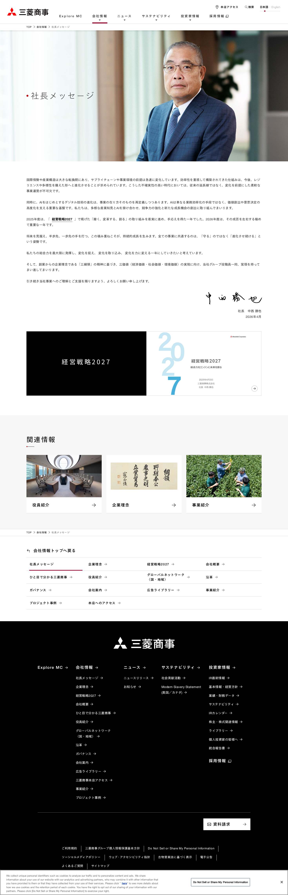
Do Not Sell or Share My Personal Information (181, 848)
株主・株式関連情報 (223, 722)
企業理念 (95, 564)
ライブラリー (218, 731)
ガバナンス (38, 590)
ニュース (124, 16)
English (276, 7)
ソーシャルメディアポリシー (81, 857)
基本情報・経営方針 (223, 687)
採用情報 (217, 16)
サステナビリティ (156, 16)
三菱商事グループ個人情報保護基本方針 (112, 848)
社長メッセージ (42, 564)
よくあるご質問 (72, 866)
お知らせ (130, 687)
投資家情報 (190, 16)
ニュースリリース (136, 678)
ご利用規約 (69, 848)
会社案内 (95, 590)
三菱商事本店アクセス (92, 780)
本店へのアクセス (102, 603)
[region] (144, 882)
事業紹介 (213, 590)
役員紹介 (95, 577)
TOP (29, 26)
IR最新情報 (217, 678)
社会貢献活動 (171, 678)
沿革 (209, 577)
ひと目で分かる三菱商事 (48, 577)
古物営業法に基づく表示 (175, 857)
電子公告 (206, 857)
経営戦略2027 (62, 219)
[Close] (281, 882)
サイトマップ (100, 866)
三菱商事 (28, 11)
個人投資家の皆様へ (223, 739)
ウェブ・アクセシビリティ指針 (129, 857)
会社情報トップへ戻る (55, 550)
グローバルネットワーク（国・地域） (166, 577)
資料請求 (221, 824)
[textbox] (249, 7)
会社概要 (213, 564)
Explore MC (70, 16)
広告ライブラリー (161, 590)
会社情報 (99, 16)
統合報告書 (217, 748)
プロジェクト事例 (43, 603)
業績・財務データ (222, 696)
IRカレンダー (218, 713)
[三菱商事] (144, 643)
